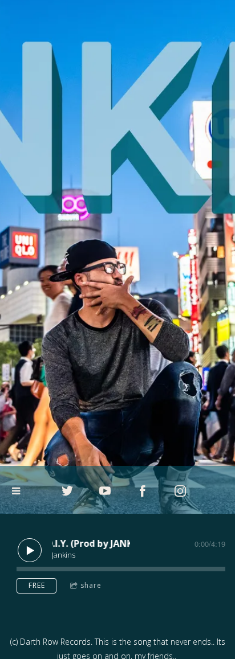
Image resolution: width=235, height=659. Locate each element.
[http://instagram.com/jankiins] (180, 491)
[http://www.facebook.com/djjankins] (142, 491)
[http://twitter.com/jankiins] (67, 491)
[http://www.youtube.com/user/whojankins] (105, 491)
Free (37, 585)
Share (91, 585)
